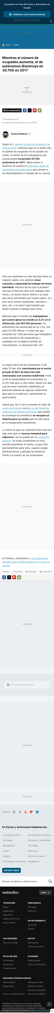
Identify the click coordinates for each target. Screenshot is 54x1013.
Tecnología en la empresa (14, 861)
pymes (6, 851)
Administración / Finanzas (39, 835)
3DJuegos (32, 907)
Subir (43, 892)
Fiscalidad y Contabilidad (39, 840)
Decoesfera (8, 964)
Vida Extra (32, 911)
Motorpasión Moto (36, 946)
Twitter (30, 110)
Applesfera (7, 915)
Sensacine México (35, 986)
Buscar (50, 881)
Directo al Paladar (10, 943)
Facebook (25, 110)
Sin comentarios (13, 110)
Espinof (31, 929)
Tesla (8, 45)
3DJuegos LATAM (35, 982)
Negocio (7, 856)
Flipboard (35, 110)
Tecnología (33, 845)
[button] (20, 133)
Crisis (16, 45)
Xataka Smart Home (11, 919)
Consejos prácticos (11, 835)
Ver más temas (11, 870)
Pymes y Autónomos (37, 964)
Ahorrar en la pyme (36, 856)
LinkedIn (37, 811)
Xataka (6, 907)
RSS (25, 811)
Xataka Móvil (8, 911)
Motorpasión (33, 943)
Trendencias (8, 960)
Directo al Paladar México (14, 994)
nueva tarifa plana (12, 408)
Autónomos (33, 851)
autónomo (32, 571)
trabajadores (33, 861)
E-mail (40, 110)
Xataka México (9, 982)
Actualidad (18, 571)
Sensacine (32, 925)
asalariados (47, 571)
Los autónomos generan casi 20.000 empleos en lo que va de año (26, 562)
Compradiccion (9, 968)
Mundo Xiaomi (9, 923)
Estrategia (7, 840)
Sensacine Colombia (36, 990)
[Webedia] (10, 894)
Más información (43, 1010)
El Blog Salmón (34, 960)
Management (9, 845)
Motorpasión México (37, 994)
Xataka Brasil (8, 986)
